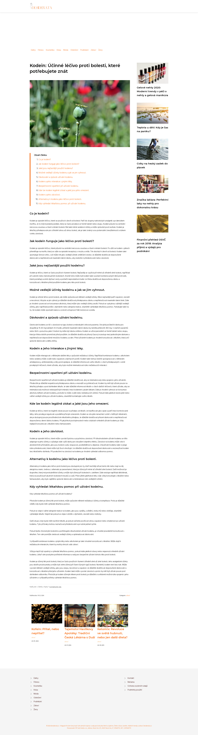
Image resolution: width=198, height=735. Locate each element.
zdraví (128, 595)
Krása (59, 50)
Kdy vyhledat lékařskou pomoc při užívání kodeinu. (62, 203)
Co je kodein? (44, 159)
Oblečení (74, 50)
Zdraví (93, 50)
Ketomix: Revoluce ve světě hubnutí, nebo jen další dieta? (112, 633)
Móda (65, 50)
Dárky (33, 50)
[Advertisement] (99, 30)
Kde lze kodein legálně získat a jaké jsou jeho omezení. (63, 190)
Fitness (41, 50)
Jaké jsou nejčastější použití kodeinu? (55, 168)
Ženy (100, 50)
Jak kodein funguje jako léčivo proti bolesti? (58, 164)
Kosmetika (50, 50)
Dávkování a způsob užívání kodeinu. (55, 177)
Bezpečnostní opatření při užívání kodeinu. (58, 186)
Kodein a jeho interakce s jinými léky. (55, 181)
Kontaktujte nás (55, 587)
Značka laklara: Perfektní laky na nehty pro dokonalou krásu (152, 203)
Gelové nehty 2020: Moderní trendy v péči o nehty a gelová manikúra (152, 91)
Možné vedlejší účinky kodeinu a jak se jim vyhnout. (62, 173)
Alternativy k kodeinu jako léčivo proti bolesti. (59, 199)
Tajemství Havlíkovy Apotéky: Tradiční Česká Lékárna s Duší (80, 633)
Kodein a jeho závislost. (49, 195)
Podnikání (84, 50)
